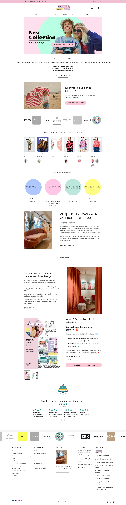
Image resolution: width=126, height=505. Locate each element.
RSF (52, 161)
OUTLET (65, 15)
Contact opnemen (17, 461)
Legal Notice (15, 473)
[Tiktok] (45, 1)
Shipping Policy (16, 466)
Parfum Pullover (95, 154)
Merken (55, 15)
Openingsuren (29, 308)
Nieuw (37, 15)
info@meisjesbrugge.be (85, 464)
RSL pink (79, 161)
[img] (63, 404)
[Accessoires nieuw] (92, 187)
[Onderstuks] (33, 187)
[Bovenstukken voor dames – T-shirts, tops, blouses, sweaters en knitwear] (53, 187)
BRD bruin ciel (97, 161)
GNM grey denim (26, 161)
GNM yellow (39, 161)
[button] (98, 7)
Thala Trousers (27, 154)
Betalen (36, 458)
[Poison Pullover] (43, 144)
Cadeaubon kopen (17, 453)
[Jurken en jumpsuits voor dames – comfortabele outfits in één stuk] (73, 187)
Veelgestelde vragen (40, 453)
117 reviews (63, 406)
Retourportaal (38, 463)
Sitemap (14, 476)
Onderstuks (33, 199)
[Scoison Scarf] (69, 144)
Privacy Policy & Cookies (19, 471)
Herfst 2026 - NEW (50, 132)
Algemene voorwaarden (19, 463)
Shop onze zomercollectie (63, 45)
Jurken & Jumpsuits (73, 199)
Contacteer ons (38, 451)
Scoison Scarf (67, 154)
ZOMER (62, 132)
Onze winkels (85, 15)
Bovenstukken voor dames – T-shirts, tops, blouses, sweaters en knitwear (53, 201)
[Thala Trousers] (29, 144)
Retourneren (37, 461)
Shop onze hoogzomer (76, 103)
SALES (70, 132)
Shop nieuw (63, 76)
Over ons (14, 451)
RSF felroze (92, 161)
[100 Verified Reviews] (63, 395)
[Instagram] (42, 1)
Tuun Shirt (80, 154)
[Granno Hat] (56, 144)
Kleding (45, 15)
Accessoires (92, 199)
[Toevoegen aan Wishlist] (32, 139)
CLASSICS (78, 132)
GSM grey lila (92, 165)
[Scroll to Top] (123, 497)
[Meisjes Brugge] (63, 8)
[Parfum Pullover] (96, 144)
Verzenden (37, 456)
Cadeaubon (75, 15)
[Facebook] (39, 1)
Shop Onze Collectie (67, 246)
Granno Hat (54, 154)
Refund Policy (16, 468)
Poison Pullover (41, 154)
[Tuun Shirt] (83, 144)
